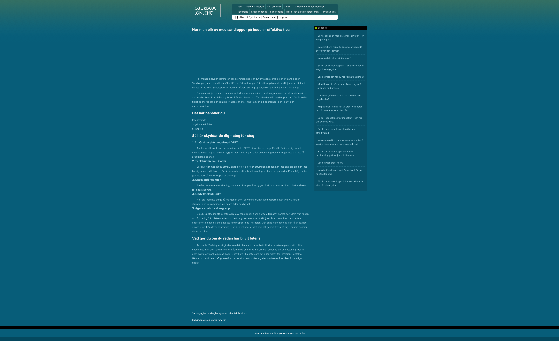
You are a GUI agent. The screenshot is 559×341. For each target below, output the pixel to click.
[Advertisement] (250, 54)
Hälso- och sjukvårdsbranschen (302, 11)
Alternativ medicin (254, 6)
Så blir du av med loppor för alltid (209, 320)
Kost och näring (259, 11)
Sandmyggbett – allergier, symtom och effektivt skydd (219, 313)
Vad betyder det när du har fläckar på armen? (341, 76)
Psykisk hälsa (329, 11)
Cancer (287, 6)
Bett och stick (274, 6)
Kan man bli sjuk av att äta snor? (334, 58)
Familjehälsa (276, 11)
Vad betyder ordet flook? (330, 162)
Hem (239, 6)
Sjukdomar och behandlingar (309, 6)
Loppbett (283, 17)
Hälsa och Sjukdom (248, 17)
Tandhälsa (243, 11)
